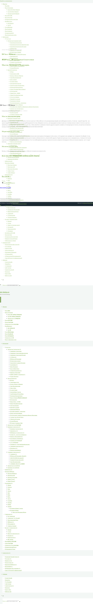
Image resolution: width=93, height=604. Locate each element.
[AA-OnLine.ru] (46, 378)
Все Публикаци (9, 49)
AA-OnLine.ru (4, 292)
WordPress (90, 203)
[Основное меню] (0, 299)
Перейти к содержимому (6, 1)
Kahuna (85, 203)
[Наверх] (0, 205)
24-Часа (3, 49)
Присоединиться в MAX (5, 187)
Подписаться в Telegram (9, 183)
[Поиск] (19, 601)
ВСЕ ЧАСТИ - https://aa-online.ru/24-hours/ (21, 156)
